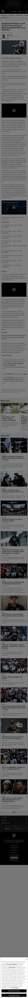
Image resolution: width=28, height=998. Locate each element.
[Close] (26, 959)
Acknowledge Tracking (14, 995)
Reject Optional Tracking (14, 990)
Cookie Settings (15, 987)
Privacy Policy (12, 967)
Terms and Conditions (12, 964)
